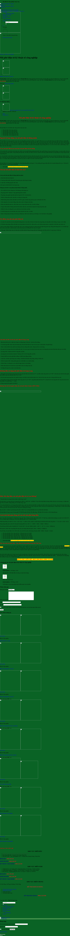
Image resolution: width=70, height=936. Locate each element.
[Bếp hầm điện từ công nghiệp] (20, 835)
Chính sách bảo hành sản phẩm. (9, 889)
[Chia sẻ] (3, 934)
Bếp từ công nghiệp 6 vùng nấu (7, 668)
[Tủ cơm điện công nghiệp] (19, 778)
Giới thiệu (5, 905)
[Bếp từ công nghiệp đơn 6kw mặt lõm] (20, 749)
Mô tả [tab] (4, 113)
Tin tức (4, 911)
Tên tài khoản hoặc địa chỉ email (7, 924)
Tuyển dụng (8, 912)
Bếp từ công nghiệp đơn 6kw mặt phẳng (8, 725)
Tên (1, 602)
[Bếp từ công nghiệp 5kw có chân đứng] (6, 67)
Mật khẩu (2, 926)
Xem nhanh (2, 636)
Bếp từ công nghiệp (9, 54)
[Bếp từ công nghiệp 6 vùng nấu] (20, 662)
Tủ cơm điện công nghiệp (5, 784)
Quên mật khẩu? (3, 931)
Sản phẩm (5, 909)
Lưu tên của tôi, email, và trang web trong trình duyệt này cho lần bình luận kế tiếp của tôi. (21, 607)
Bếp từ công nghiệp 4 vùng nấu (7, 696)
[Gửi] (3, 904)
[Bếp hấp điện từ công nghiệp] (20, 807)
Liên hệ (4, 914)
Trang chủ (2, 54)
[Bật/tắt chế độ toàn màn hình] (1, 934)
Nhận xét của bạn (4, 599)
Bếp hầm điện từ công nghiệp (6, 841)
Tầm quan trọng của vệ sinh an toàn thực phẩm (18, 166)
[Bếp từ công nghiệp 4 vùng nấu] (6, 74)
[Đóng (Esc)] (4, 934)
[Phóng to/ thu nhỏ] (0, 934)
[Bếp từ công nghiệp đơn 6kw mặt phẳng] (20, 719)
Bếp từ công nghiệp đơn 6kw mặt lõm (8, 755)
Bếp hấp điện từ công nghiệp (6, 813)
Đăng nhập (12, 929)
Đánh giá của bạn (4, 589)
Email (1, 604)
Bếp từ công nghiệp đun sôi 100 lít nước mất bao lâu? (22, 540)
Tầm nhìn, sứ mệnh (9, 906)
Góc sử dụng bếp (6, 910)
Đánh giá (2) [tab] (5, 115)
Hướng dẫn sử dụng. (7, 890)
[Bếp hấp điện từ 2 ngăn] (20, 634)
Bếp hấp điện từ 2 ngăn (5, 640)
